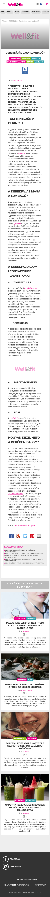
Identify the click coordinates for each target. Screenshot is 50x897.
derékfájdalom (30, 288)
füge (30, 680)
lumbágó (39, 62)
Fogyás (9, 12)
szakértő (31, 618)
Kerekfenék (36, 12)
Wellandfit (27, 631)
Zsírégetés (25, 12)
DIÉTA (3, 12)
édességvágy (20, 739)
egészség (26, 58)
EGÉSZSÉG (13, 21)
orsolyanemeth (26, 690)
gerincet (21, 153)
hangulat (30, 800)
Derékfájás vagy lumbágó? (29, 21)
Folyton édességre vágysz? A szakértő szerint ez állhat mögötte (25, 746)
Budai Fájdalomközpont (25, 525)
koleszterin (20, 618)
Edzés (17, 12)
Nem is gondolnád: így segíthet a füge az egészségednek (25, 686)
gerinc (30, 62)
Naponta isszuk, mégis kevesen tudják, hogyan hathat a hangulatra (25, 807)
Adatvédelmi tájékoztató (16, 885)
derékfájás (15, 58)
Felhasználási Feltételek (25, 880)
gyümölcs (19, 800)
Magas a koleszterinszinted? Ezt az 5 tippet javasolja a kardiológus (25, 625)
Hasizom (46, 12)
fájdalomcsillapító (15, 493)
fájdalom (36, 58)
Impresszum (40, 885)
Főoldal (4, 21)
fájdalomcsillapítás (16, 62)
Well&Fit (17, 80)
